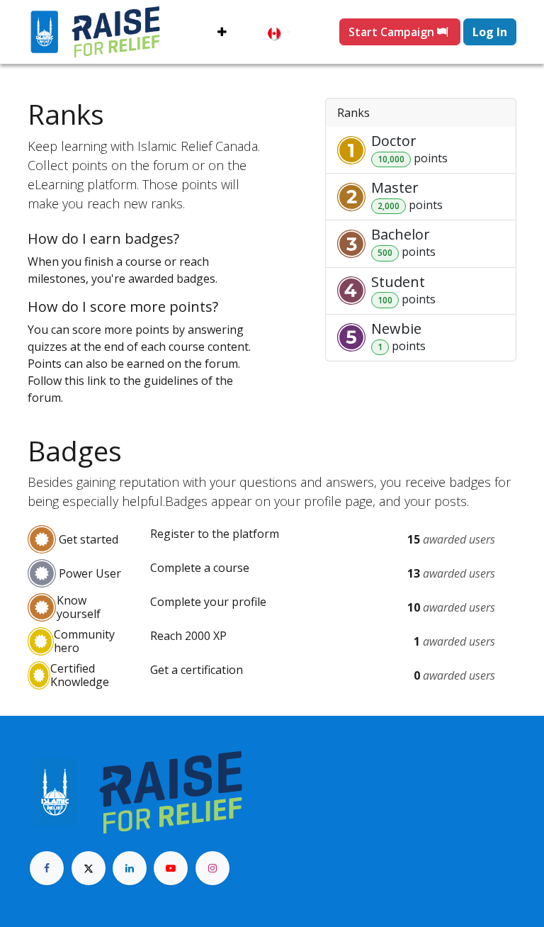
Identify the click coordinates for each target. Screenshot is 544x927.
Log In (489, 32)
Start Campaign (392, 32)
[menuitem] (222, 32)
